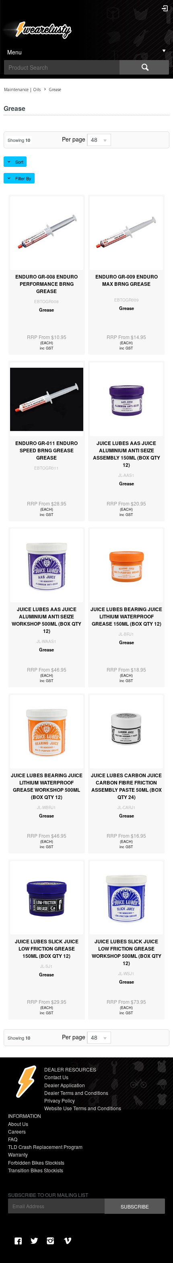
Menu (14, 52)
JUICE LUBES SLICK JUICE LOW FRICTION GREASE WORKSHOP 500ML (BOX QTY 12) (126, 952)
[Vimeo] (69, 1241)
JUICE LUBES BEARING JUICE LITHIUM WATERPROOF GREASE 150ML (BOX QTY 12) (126, 616)
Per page (73, 139)
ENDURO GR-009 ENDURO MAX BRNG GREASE (126, 280)
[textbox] (61, 67)
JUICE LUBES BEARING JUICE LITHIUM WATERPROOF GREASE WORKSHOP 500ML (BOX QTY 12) (46, 786)
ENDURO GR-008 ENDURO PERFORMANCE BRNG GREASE (46, 284)
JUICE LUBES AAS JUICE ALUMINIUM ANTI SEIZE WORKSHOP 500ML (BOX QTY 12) (46, 620)
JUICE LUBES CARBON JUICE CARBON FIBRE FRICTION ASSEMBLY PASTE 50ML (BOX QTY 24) (126, 786)
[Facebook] (18, 1241)
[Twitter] (34, 1241)
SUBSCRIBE (135, 1206)
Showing (19, 140)
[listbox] (99, 140)
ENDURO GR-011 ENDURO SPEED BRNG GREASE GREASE (46, 450)
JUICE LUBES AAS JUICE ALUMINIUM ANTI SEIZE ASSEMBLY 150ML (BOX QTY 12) (126, 453)
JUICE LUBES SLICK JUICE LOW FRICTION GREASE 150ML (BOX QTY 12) (46, 948)
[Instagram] (50, 1241)
